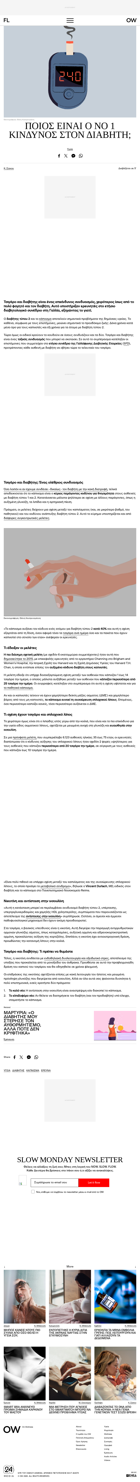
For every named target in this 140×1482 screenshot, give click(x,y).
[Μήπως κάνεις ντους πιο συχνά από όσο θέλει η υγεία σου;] (25, 1297)
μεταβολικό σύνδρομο (55, 886)
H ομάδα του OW (83, 1434)
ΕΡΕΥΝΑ (46, 1070)
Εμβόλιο (97, 1326)
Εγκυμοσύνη (54, 1326)
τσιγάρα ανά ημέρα (75, 633)
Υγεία (70, 149)
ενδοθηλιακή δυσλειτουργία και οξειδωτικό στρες (76, 958)
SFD (126, 343)
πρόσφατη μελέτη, (25, 737)
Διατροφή (108, 1438)
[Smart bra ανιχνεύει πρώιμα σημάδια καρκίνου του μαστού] (25, 1373)
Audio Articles (110, 1457)
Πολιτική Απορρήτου (85, 1438)
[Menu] (70, 20)
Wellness (108, 1434)
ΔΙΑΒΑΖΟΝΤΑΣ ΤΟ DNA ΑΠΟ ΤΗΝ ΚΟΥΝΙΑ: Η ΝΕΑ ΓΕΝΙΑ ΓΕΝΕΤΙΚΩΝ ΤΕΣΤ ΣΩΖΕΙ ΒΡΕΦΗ (115, 1410)
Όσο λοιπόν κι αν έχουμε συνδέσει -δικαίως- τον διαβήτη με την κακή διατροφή (55, 489)
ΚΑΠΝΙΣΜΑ (32, 1070)
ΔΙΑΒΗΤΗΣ (18, 1070)
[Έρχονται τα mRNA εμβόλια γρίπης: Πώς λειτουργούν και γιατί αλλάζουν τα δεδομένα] (115, 1297)
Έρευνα (7, 1403)
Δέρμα (7, 1326)
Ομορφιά (108, 1445)
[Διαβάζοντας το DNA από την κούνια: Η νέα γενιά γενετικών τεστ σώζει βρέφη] (115, 1373)
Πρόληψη (98, 1403)
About (78, 1427)
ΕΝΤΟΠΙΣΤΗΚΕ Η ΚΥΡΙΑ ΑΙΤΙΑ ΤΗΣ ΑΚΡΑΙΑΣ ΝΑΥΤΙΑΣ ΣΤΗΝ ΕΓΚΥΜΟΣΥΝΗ (68, 1333)
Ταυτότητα (80, 1431)
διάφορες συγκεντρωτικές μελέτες (26, 518)
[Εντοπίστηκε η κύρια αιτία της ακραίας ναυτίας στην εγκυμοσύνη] (70, 1297)
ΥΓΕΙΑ (7, 1070)
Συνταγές (108, 1442)
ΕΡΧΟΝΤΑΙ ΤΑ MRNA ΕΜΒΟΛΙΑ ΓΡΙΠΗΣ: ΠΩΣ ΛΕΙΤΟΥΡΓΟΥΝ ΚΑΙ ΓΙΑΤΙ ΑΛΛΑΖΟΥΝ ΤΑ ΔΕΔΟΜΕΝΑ (115, 1334)
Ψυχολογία (108, 1431)
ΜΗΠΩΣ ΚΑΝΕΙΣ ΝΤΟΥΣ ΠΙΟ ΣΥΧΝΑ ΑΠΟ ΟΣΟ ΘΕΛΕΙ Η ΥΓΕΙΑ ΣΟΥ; (22, 1333)
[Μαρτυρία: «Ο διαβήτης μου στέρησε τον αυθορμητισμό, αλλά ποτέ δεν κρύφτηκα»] (115, 1025)
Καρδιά (52, 1403)
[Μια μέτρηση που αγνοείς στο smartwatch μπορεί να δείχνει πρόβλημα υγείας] (70, 1373)
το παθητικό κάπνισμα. (18, 688)
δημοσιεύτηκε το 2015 (18, 659)
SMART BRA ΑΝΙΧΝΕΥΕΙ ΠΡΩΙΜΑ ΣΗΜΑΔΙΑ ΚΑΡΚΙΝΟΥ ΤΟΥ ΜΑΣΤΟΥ (23, 1410)
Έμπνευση (9, 1039)
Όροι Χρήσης (82, 1442)
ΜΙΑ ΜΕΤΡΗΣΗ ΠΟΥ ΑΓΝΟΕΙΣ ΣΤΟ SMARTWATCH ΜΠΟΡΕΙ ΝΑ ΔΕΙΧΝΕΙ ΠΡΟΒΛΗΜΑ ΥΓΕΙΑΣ (70, 1410)
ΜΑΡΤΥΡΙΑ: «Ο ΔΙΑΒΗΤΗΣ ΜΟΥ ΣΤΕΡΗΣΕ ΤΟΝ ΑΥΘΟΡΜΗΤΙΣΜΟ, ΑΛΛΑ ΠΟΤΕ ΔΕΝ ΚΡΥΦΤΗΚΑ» (22, 1023)
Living (106, 1449)
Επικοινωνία (81, 1449)
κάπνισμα (45, 319)
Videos (107, 1460)
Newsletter (80, 1445)
